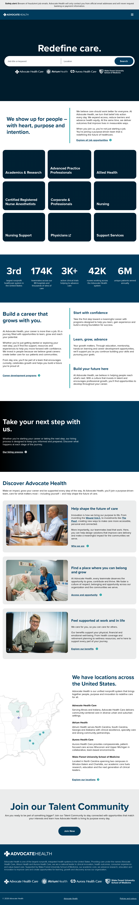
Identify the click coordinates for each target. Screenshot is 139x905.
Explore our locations (84, 779)
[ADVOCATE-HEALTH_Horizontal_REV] (16, 14)
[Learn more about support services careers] (115, 227)
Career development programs (20, 375)
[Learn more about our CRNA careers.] (24, 195)
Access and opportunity (84, 595)
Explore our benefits (82, 649)
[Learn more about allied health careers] (115, 164)
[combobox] (33, 61)
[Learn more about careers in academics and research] (24, 164)
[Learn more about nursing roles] (115, 195)
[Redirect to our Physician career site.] (69, 227)
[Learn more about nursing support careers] (24, 227)
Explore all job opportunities (92, 140)
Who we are (77, 546)
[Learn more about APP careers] (69, 164)
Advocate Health (71, 898)
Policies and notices (128, 898)
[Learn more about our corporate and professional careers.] (69, 195)
